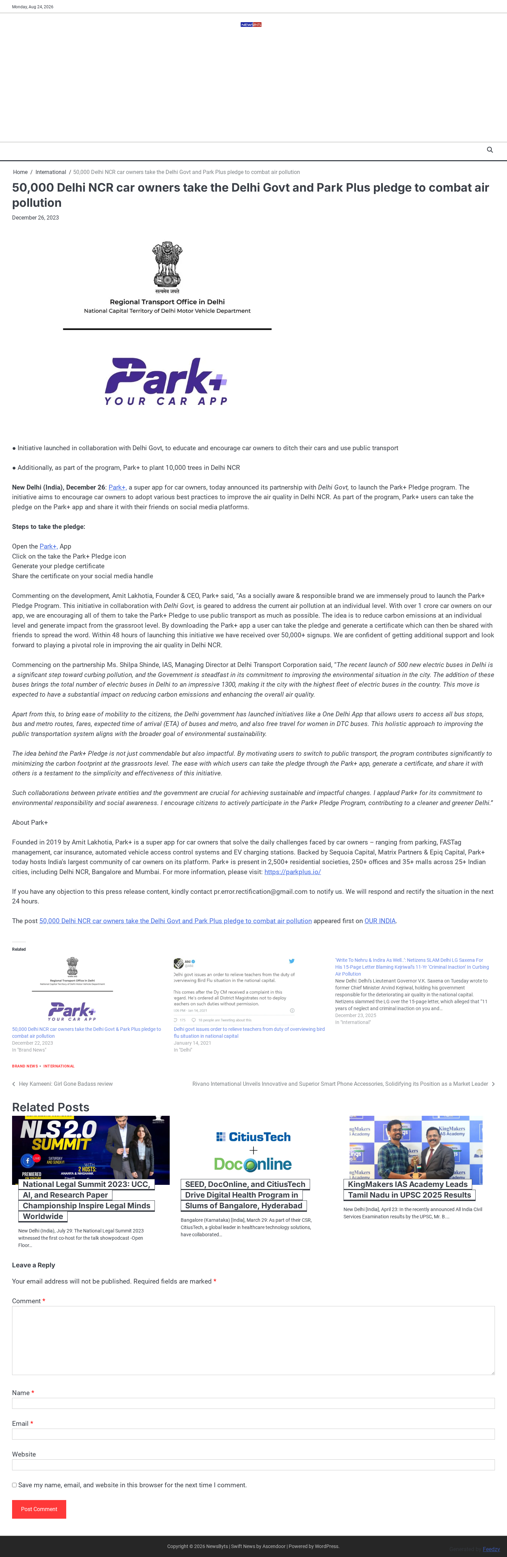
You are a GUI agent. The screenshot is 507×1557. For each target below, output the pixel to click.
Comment (28, 1301)
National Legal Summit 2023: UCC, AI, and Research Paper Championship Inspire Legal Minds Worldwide (86, 1200)
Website (24, 1454)
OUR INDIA (380, 921)
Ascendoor (274, 1546)
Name (23, 1393)
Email (22, 1424)
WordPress (326, 1546)
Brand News (25, 1066)
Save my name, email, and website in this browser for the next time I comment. (132, 1485)
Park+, (118, 487)
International (59, 1066)
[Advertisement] (253, 90)
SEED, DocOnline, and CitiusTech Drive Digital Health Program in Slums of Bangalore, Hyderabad (245, 1195)
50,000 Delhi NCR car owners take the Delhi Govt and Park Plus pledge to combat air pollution (175, 921)
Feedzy (491, 1549)
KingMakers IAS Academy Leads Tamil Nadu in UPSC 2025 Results (409, 1189)
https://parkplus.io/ (293, 872)
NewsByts (217, 1546)
